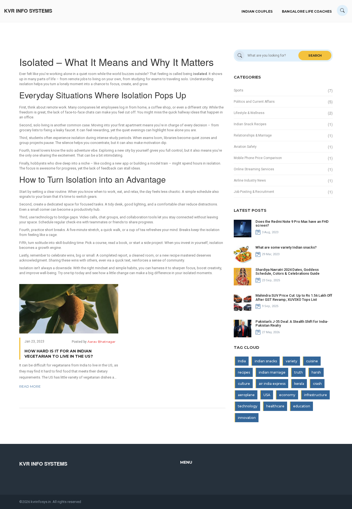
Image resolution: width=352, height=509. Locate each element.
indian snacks (266, 361)
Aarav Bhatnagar (101, 342)
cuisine (312, 361)
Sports (238, 90)
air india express (272, 384)
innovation (247, 418)
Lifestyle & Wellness (249, 113)
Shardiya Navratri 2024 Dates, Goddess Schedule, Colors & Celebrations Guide (287, 272)
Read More (30, 386)
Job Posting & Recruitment (254, 192)
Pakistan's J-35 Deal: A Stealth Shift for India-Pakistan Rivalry (291, 323)
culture (244, 384)
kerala (299, 384)
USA (266, 395)
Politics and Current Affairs (254, 102)
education (301, 406)
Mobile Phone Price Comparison (258, 158)
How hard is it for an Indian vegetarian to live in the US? (58, 354)
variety (291, 361)
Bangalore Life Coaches (307, 11)
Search (315, 55)
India (242, 361)
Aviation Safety (245, 147)
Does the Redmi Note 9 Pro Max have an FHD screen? (292, 223)
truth (298, 372)
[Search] (342, 10)
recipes (244, 372)
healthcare (275, 406)
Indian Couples (257, 11)
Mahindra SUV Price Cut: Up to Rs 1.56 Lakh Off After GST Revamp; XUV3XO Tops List (293, 297)
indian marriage (272, 372)
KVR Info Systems (28, 10)
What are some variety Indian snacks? (286, 247)
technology (247, 406)
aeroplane (246, 395)
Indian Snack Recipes (250, 124)
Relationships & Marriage (253, 135)
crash (317, 384)
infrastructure (315, 395)
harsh (316, 372)
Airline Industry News (250, 180)
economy (287, 395)
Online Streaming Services (254, 169)
